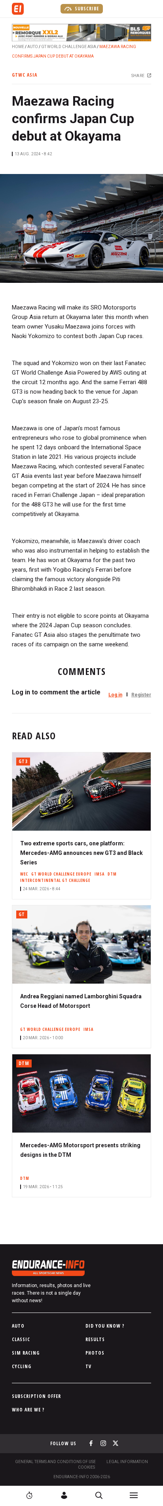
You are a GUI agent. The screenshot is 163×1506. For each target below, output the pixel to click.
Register (141, 695)
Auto (32, 46)
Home (18, 46)
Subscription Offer (36, 1396)
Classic (21, 1339)
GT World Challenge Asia (68, 46)
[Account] (64, 1495)
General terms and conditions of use (55, 1462)
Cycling (21, 1366)
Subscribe (86, 8)
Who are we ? (28, 1409)
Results (95, 1339)
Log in (115, 695)
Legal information (127, 1462)
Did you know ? (105, 1325)
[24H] (29, 1495)
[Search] (99, 1495)
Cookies (86, 1467)
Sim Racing (26, 1352)
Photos (94, 1352)
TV (88, 1366)
